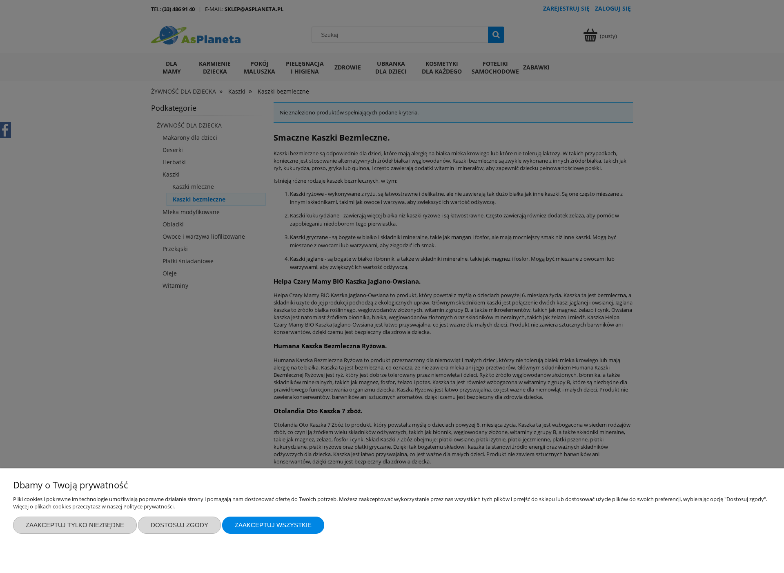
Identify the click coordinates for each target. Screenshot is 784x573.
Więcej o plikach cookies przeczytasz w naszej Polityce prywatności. (94, 506)
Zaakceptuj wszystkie (273, 525)
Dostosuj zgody (179, 525)
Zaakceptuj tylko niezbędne (75, 525)
